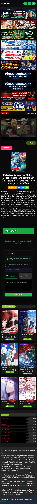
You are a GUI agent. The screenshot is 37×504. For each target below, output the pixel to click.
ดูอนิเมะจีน (4, 424)
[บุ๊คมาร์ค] (25, 3)
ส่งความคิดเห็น (18, 294)
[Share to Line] (27, 187)
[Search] (29, 3)
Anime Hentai (5, 418)
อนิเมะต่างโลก (5, 438)
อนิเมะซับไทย (5, 435)
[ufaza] (18, 65)
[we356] (18, 35)
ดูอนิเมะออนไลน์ (6, 427)
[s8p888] (18, 14)
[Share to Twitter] (23, 187)
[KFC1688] (18, 24)
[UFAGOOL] (18, 55)
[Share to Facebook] (19, 187)
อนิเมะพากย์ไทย (5, 441)
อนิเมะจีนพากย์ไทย (6, 433)
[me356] (18, 45)
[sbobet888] (18, 106)
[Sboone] (18, 75)
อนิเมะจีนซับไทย (6, 430)
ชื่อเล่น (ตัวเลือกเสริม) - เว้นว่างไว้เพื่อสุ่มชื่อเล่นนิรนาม (16, 265)
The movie (4, 421)
